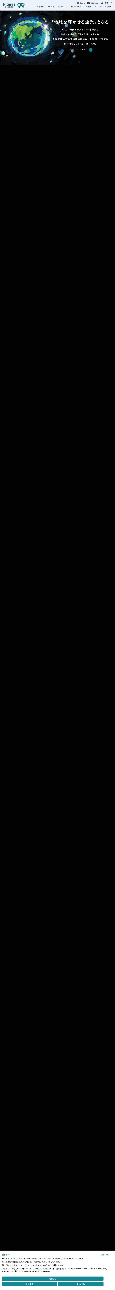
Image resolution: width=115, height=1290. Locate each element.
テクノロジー (62, 7)
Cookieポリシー (107, 1255)
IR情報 (89, 7)
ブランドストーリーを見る (78, 50)
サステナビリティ (77, 7)
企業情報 (40, 7)
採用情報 (108, 7)
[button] (6, 1254)
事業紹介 (50, 7)
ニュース (98, 7)
